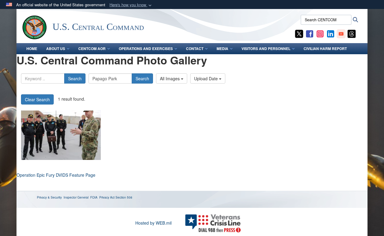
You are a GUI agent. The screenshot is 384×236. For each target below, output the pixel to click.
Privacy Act (107, 197)
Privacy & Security (49, 197)
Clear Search (37, 99)
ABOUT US (55, 48)
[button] (131, 5)
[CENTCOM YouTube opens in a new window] (341, 33)
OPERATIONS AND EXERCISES (146, 48)
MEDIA (222, 48)
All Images (170, 78)
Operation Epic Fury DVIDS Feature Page (55, 175)
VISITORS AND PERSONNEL (266, 48)
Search (75, 78)
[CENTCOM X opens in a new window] (299, 33)
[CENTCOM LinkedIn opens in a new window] (330, 33)
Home (31, 48)
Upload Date (206, 78)
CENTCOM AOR (92, 48)
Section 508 (124, 197)
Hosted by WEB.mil (153, 223)
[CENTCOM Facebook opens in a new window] (309, 33)
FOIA (94, 197)
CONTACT (194, 48)
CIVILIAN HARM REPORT (325, 48)
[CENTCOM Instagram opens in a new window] (320, 33)
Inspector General (76, 197)
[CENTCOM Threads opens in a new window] (351, 33)
